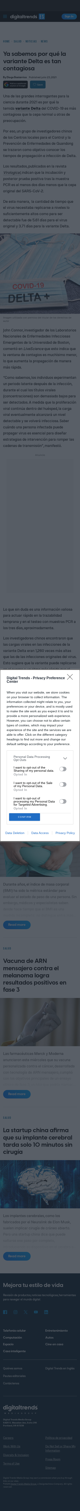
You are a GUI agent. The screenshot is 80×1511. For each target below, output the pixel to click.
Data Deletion (14, 833)
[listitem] (40, 758)
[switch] (62, 769)
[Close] (71, 678)
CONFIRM (24, 817)
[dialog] (40, 755)
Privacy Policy (65, 833)
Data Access (40, 833)
